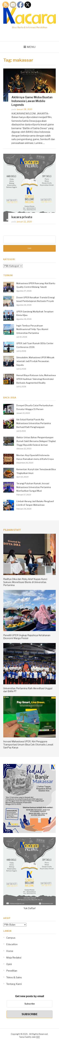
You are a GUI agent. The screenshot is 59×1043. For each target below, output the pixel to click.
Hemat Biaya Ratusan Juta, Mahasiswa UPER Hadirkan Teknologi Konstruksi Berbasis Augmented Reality (36, 379)
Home (9, 951)
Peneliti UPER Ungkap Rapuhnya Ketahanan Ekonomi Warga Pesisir (26, 637)
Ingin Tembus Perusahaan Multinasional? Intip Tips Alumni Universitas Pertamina (32, 329)
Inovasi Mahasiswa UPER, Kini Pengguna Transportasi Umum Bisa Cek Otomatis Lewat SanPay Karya (28, 744)
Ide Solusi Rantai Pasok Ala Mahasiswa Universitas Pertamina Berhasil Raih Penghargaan (33, 423)
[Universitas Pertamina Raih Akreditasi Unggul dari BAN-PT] (29, 683)
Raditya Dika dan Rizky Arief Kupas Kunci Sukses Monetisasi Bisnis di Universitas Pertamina (25, 582)
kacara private (21, 217)
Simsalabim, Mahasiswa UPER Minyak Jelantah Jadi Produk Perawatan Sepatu (35, 361)
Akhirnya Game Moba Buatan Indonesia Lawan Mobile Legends (31, 101)
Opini (9, 964)
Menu (31, 47)
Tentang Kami (14, 984)
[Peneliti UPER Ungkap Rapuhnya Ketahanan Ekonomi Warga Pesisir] (29, 630)
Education (12, 944)
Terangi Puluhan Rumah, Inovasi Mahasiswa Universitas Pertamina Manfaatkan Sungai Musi (33, 487)
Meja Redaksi (13, 957)
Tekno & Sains (14, 977)
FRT (38, 1037)
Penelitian (11, 970)
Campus (10, 937)
